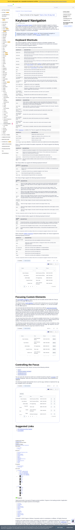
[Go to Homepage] (13, 5)
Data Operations (6, 97)
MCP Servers (18, 445)
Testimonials (20, 466)
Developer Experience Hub (22, 452)
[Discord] (20, 484)
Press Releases (20, 506)
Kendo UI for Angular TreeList (25, 25)
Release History (20, 455)
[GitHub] (20, 483)
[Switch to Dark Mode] (56, 264)
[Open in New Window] (54, 261)
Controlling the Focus (27, 364)
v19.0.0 (35, 33)
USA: (24, 471)
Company (19, 503)
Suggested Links (25, 426)
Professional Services (21, 458)
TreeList (22, 11)
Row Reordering (6, 108)
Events (19, 461)
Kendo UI (17, 443)
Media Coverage (21, 507)
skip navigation (10, 5)
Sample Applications (6, 144)
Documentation (20, 454)
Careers (19, 508)
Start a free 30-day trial (47, 15)
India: (24, 473)
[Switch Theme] (73, 7)
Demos (19, 453)
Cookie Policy (9, 528)
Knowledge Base (6, 146)
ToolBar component (28, 233)
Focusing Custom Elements (31, 297)
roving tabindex (29, 303)
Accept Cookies (60, 527)
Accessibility (21, 430)
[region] (37, 527)
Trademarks (64, 522)
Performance (6, 120)
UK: (24, 472)
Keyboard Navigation (7, 123)
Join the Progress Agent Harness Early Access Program (53, 1)
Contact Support (68, 26)
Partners (19, 459)
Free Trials (19, 447)
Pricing (19, 448)
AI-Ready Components (25, 445)
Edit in (48, 260)
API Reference (5, 153)
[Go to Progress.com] (19, 498)
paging (39, 63)
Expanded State (6, 102)
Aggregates (5, 100)
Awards (19, 505)
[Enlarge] (57, 261)
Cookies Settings (69, 527)
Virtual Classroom (21, 460)
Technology (20, 504)
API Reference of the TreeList (25, 429)
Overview (5, 92)
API (4, 126)
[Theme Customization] (58, 264)
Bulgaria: (24, 474)
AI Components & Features (6, 15)
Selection (21, 130)
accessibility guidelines (23, 299)
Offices (19, 509)
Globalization (6, 122)
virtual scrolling (30, 64)
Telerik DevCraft (18, 441)
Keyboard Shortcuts (26, 40)
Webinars (19, 457)
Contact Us (20, 470)
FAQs (19, 462)
